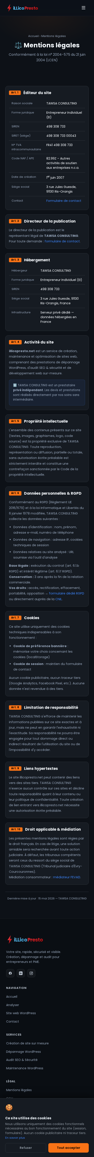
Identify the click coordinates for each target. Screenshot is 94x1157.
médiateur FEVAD (66, 877)
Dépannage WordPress (23, 1051)
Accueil (33, 36)
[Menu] (83, 8)
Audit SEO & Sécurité (22, 1060)
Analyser (12, 1005)
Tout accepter (68, 1148)
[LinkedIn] (21, 973)
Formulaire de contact (63, 201)
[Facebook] (10, 973)
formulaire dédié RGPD (66, 593)
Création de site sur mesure (27, 1043)
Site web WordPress (21, 1013)
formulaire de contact (62, 241)
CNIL (58, 599)
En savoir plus (15, 1138)
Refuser (26, 1148)
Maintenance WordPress (24, 1068)
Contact (12, 1021)
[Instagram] (31, 973)
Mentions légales (19, 1090)
